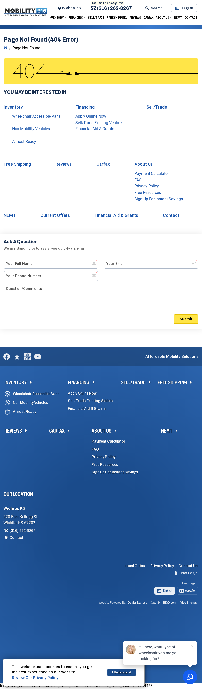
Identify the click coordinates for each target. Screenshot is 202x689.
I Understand (121, 672)
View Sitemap (189, 602)
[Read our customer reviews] (17, 356)
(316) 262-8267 (114, 8)
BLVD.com (169, 602)
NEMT (178, 17)
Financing (75, 17)
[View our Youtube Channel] (37, 356)
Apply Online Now (90, 116)
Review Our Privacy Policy (35, 677)
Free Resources (148, 192)
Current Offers (55, 215)
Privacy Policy (147, 186)
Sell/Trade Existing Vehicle (98, 122)
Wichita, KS (71, 8)
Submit (186, 319)
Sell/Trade (96, 17)
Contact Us (188, 566)
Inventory (56, 17)
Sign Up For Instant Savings (159, 199)
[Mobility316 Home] (5, 48)
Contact (191, 17)
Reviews (135, 17)
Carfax (148, 17)
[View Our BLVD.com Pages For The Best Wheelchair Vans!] (27, 356)
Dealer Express (137, 602)
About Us (162, 17)
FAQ (138, 180)
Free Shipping (117, 17)
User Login (188, 573)
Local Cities (135, 566)
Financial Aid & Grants (94, 129)
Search (157, 8)
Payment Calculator (152, 173)
